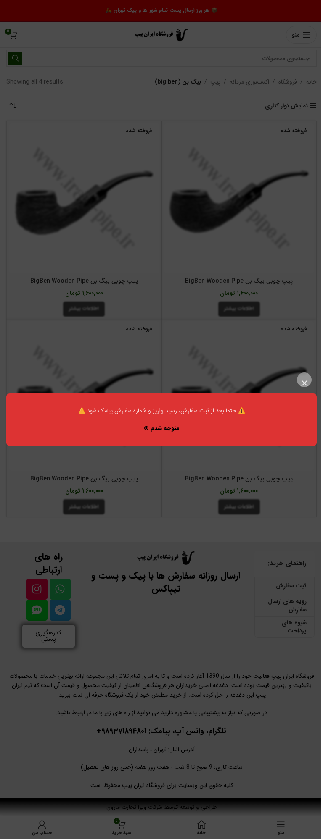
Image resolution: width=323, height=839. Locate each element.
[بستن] (304, 382)
